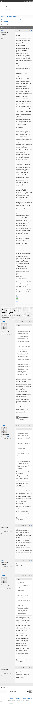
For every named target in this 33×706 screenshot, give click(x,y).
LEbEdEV (3, 321)
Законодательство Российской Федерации (16, 19)
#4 (31, 525)
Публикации (18, 698)
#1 (31, 30)
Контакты (30, 698)
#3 (31, 425)
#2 (31, 321)
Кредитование (5, 21)
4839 (8, 333)
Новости (24, 698)
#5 (31, 560)
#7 (31, 668)
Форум (3, 19)
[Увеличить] (4, 328)
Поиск (31, 1)
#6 (31, 575)
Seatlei (2, 30)
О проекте (12, 698)
